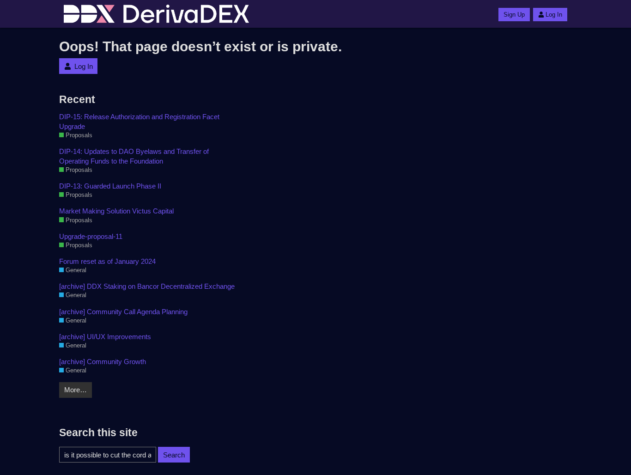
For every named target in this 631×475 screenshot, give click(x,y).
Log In (554, 14)
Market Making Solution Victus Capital (116, 211)
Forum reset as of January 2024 (107, 261)
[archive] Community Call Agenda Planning (123, 312)
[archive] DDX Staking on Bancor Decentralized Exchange (147, 286)
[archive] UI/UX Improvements (105, 337)
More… (75, 390)
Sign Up (514, 14)
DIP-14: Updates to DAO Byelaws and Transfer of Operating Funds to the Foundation (134, 156)
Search (174, 455)
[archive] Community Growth (102, 361)
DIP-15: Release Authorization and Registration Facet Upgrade (139, 121)
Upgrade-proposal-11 (90, 236)
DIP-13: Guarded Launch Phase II (110, 186)
